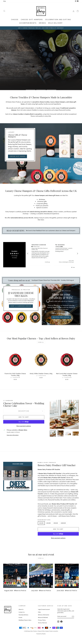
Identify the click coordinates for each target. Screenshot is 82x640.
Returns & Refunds (43, 617)
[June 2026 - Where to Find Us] (67, 576)
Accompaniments (28, 23)
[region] (53, 253)
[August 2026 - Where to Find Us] (15, 576)
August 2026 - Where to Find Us (15, 590)
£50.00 (56, 523)
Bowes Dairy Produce (47, 462)
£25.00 (48, 523)
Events (20, 617)
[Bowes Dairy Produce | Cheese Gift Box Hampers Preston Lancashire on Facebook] (61, 622)
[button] (28, 253)
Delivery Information (43, 615)
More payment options (23, 426)
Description (23, 411)
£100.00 (63, 523)
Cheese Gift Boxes (17, 156)
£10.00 (41, 523)
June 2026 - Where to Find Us (67, 590)
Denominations (44, 520)
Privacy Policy (42, 620)
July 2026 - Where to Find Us (41, 590)
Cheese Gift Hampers (32, 19)
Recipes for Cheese (61, 317)
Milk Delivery (55, 23)
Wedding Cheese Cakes (25, 620)
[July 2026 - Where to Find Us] (41, 576)
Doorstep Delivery (23, 615)
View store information (13, 435)
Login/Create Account (44, 609)
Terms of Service (42, 623)
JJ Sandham (8, 400)
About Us (21, 609)
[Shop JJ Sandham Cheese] (21, 304)
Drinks (42, 23)
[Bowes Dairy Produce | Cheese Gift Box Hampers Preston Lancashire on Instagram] (58, 622)
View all (41, 342)
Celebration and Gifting (58, 19)
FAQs (4, 1)
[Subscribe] (73, 616)
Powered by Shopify (41, 634)
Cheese (14, 19)
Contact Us (22, 612)
